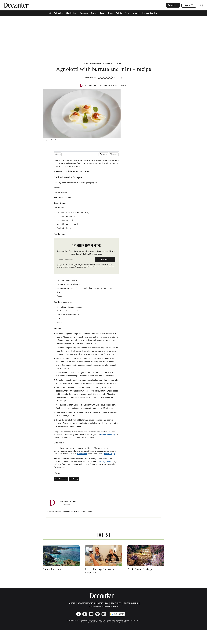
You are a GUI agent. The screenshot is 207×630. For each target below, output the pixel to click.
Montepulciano (105, 461)
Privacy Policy (116, 603)
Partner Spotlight (150, 13)
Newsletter (115, 154)
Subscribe (172, 5)
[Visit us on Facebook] (84, 614)
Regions (94, 13)
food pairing (74, 479)
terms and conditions (131, 603)
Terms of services (79, 264)
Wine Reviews (71, 13)
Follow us (104, 154)
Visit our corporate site (131, 620)
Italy (120, 63)
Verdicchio (82, 453)
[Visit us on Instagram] (103, 614)
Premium (84, 13)
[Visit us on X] (78, 614)
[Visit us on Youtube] (91, 614)
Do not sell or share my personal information (103, 606)
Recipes (125, 85)
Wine (86, 63)
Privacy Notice (109, 264)
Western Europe (109, 63)
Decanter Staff (91, 85)
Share (59, 154)
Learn (102, 13)
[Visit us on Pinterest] (97, 614)
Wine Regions (95, 63)
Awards (136, 13)
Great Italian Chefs (108, 434)
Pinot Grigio (109, 453)
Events (127, 13)
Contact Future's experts (86, 603)
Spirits (119, 13)
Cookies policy (103, 603)
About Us (72, 603)
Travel (110, 13)
